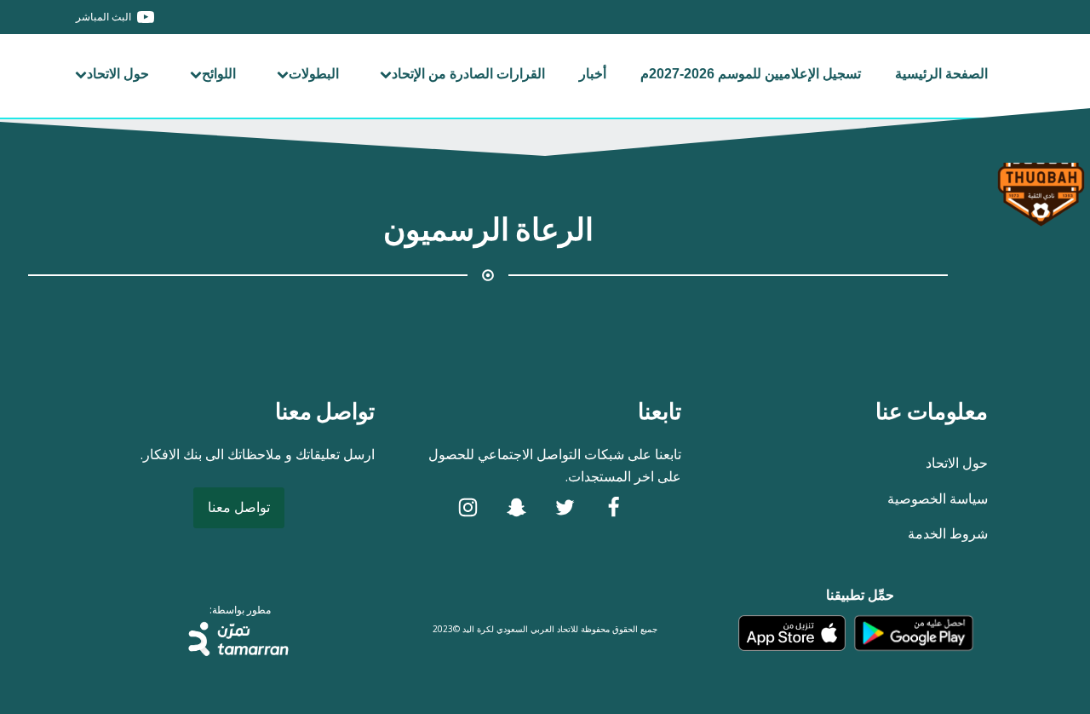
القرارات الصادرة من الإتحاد (468, 73)
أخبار (592, 73)
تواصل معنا (239, 507)
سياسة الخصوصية (937, 498)
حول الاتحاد (118, 73)
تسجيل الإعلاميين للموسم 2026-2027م (750, 73)
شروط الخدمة (948, 533)
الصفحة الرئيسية (941, 73)
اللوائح (219, 73)
